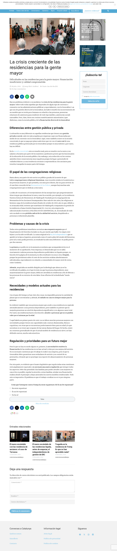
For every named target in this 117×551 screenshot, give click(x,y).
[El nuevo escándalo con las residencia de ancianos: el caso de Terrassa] (19, 436)
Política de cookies (51, 543)
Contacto (13, 543)
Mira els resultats (42, 404)
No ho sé (15, 395)
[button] (108, 11)
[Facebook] (80, 534)
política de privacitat (94, 96)
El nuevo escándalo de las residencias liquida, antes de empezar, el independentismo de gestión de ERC (41, 449)
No (54, 6)
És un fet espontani (19, 392)
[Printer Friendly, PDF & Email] (14, 413)
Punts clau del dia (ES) (50, 86)
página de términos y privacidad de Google (81, 4)
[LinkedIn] (93, 534)
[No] (115, 4)
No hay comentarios (19, 89)
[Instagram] (88, 534)
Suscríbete (14, 539)
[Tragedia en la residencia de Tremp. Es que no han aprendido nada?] (65, 436)
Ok (50, 6)
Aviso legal (48, 534)
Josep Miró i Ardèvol (31, 86)
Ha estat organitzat (19, 388)
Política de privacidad (52, 539)
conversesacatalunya (16, 457)
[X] (84, 534)
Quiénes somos (15, 534)
